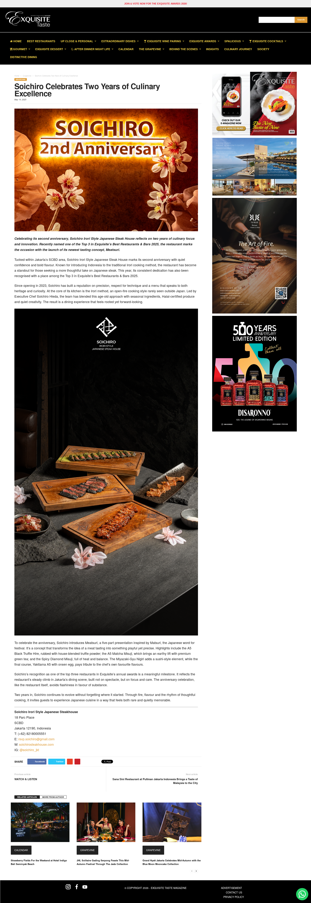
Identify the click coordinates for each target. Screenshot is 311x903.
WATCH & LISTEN (25, 779)
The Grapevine (150, 49)
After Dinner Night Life (92, 49)
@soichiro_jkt (29, 749)
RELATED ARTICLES (27, 797)
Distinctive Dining (23, 57)
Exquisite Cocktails (267, 41)
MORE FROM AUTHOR (53, 797)
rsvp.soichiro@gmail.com (36, 739)
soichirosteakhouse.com (36, 744)
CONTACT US (234, 892)
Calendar (126, 49)
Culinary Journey (238, 49)
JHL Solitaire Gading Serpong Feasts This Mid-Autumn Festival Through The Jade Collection (103, 862)
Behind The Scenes (183, 49)
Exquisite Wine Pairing (164, 41)
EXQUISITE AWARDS (202, 41)
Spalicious (232, 41)
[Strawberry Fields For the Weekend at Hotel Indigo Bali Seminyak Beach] (40, 822)
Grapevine (21, 79)
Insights (212, 49)
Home (17, 41)
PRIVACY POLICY (233, 897)
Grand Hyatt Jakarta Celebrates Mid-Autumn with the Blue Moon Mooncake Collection (172, 862)
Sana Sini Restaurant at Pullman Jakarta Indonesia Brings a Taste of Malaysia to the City (155, 781)
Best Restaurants (41, 41)
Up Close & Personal (77, 41)
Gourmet (19, 49)
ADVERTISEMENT (231, 888)
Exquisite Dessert (49, 49)
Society (263, 49)
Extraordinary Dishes (118, 41)
